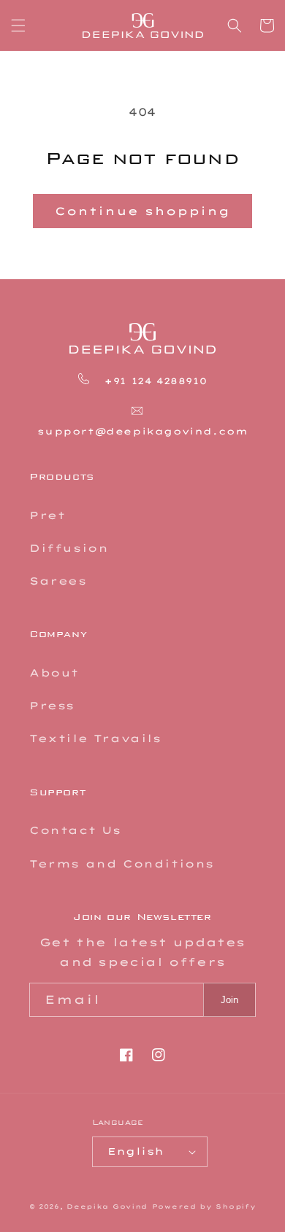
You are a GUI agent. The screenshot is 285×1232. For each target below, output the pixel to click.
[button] (18, 25)
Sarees (58, 581)
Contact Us (75, 830)
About (54, 672)
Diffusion (68, 548)
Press (52, 705)
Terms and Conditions (121, 863)
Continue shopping (142, 211)
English (135, 1151)
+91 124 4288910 (154, 380)
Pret (47, 515)
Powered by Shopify (204, 1206)
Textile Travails (95, 738)
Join (229, 999)
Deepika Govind (107, 1206)
